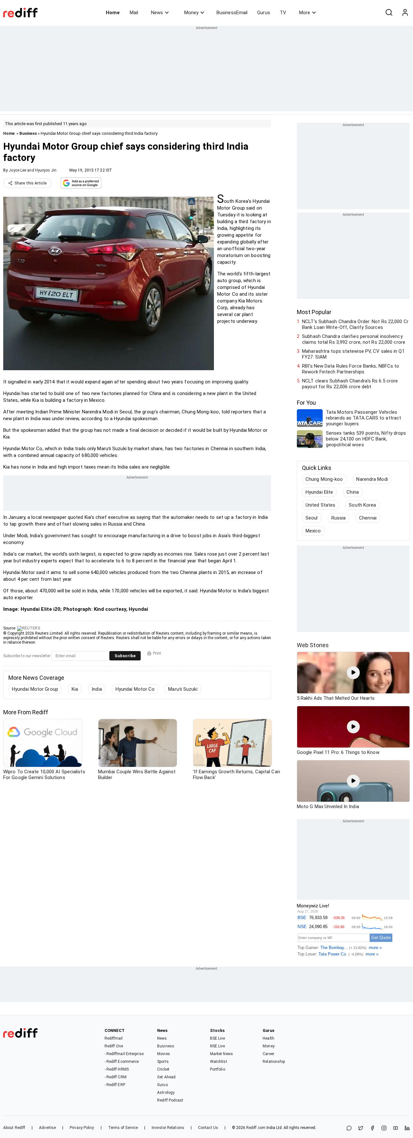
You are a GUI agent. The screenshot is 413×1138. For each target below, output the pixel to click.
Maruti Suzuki (182, 689)
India (97, 689)
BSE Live (217, 1038)
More (304, 12)
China (353, 492)
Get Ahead (166, 1077)
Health (268, 1038)
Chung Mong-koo (324, 479)
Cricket (163, 1069)
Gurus (263, 12)
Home (113, 12)
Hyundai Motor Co (135, 689)
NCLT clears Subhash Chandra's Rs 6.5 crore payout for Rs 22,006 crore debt (350, 384)
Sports (163, 1061)
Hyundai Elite (319, 492)
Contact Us (208, 1127)
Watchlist (218, 1061)
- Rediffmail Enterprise (124, 1054)
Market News (221, 1054)
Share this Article (31, 183)
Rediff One (114, 1046)
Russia (338, 518)
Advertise (47, 1127)
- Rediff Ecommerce (122, 1061)
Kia (75, 689)
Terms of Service (123, 1127)
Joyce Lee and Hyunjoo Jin (32, 170)
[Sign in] (405, 12)
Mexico (313, 531)
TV (283, 12)
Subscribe (125, 655)
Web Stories (313, 645)
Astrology (166, 1092)
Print (157, 653)
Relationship (274, 1061)
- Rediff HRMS (117, 1069)
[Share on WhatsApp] (349, 1128)
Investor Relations (168, 1127)
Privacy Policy (82, 1127)
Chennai (368, 518)
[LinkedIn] (407, 1128)
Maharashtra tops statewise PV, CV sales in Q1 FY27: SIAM (353, 354)
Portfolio (217, 1069)
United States (320, 505)
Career (268, 1054)
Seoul (312, 518)
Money (191, 12)
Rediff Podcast (170, 1100)
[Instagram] (384, 1128)
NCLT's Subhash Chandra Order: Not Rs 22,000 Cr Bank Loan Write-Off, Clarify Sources (355, 324)
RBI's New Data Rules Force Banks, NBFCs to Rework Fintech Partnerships (350, 369)
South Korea (362, 505)
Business (28, 133)
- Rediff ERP (115, 1085)
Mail (134, 12)
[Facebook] (372, 1128)
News (157, 12)
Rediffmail (114, 1038)
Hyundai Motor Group (35, 689)
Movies (163, 1054)
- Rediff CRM (115, 1077)
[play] (353, 672)
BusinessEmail (232, 12)
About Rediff (14, 1127)
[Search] (389, 12)
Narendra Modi (372, 479)
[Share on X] (360, 1128)
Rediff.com (256, 1127)
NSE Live (217, 1046)
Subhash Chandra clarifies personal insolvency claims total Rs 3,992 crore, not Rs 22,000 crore (353, 339)
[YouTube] (395, 1128)
